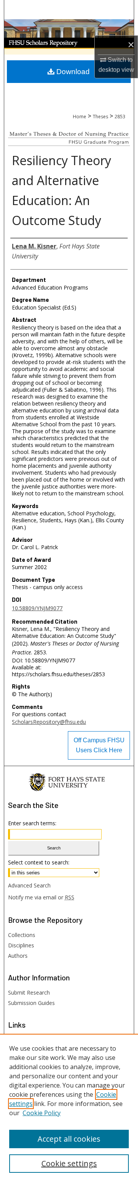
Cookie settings (69, 1163)
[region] (69, 1108)
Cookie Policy (42, 1113)
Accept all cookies (69, 1139)
